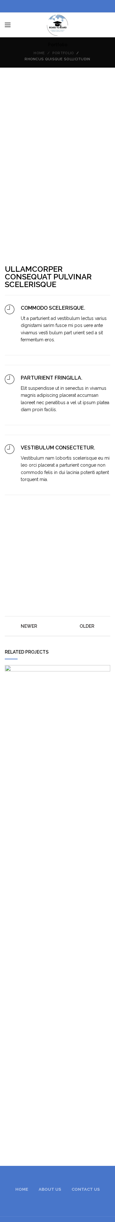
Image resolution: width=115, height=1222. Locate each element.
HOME (21, 1189)
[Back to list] (57, 626)
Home (39, 53)
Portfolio (63, 53)
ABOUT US (50, 1189)
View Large (105, 670)
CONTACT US (86, 1189)
